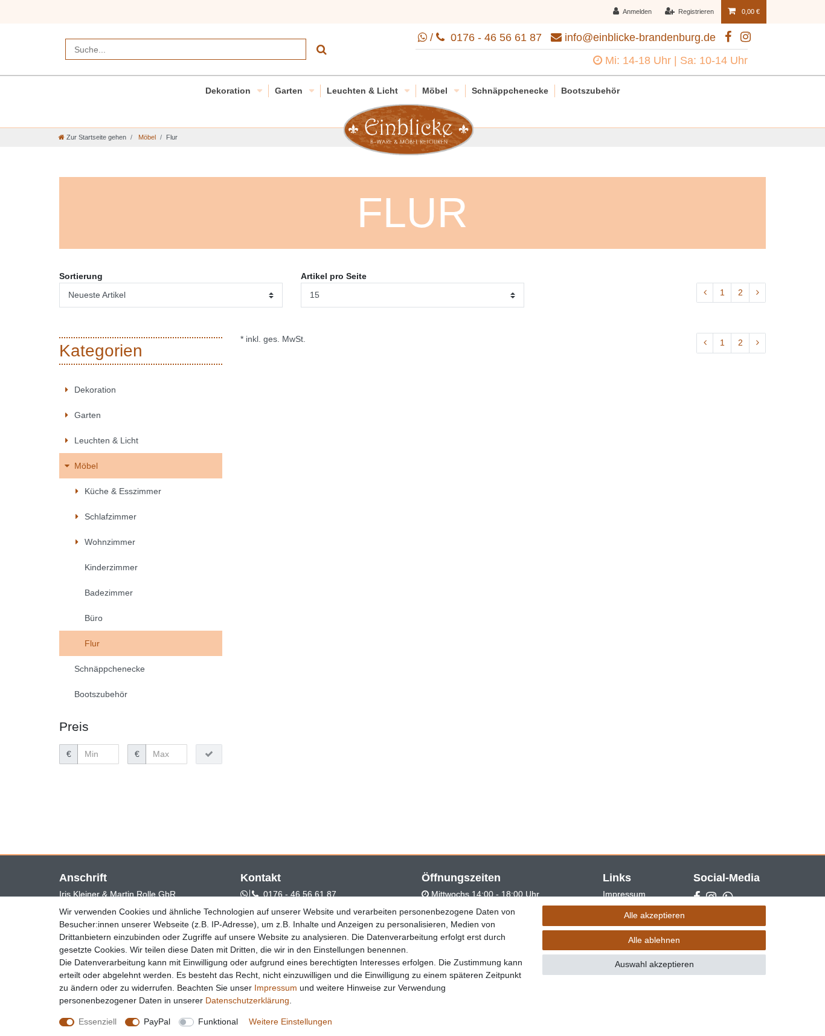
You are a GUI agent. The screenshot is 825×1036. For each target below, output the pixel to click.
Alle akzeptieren (654, 915)
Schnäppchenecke (510, 90)
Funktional (218, 1021)
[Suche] (321, 49)
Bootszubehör (590, 90)
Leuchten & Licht (363, 90)
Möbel (436, 90)
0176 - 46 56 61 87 (299, 894)
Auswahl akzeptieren (654, 964)
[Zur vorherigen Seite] (704, 293)
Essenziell (98, 1021)
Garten (290, 90)
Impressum (624, 894)
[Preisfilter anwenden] (209, 754)
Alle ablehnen (654, 940)
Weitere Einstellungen (290, 1021)
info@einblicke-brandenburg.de (640, 37)
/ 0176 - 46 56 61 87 (484, 37)
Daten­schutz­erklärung (247, 1000)
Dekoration (229, 90)
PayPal (157, 1021)
